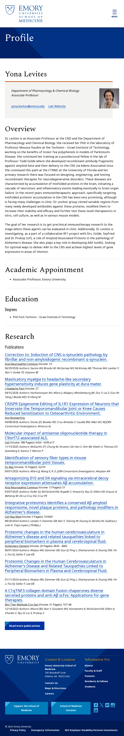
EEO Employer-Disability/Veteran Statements (91, 730)
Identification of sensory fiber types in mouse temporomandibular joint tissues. (45, 460)
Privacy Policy (18, 730)
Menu (115, 16)
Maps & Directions (55, 688)
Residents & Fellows (96, 681)
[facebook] (96, 706)
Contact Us (51, 683)
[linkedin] (107, 706)
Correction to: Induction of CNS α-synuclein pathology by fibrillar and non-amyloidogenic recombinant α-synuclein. (56, 357)
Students (90, 686)
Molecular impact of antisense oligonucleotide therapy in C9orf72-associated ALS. (56, 435)
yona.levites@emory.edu (28, 106)
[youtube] (96, 711)
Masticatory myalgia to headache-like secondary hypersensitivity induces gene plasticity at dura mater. (53, 381)
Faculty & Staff (93, 670)
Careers (49, 693)
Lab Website (57, 106)
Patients (90, 676)
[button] (24, 626)
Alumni (89, 665)
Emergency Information (45, 730)
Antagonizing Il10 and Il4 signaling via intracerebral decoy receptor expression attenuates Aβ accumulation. (56, 480)
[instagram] (113, 706)
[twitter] (101, 706)
